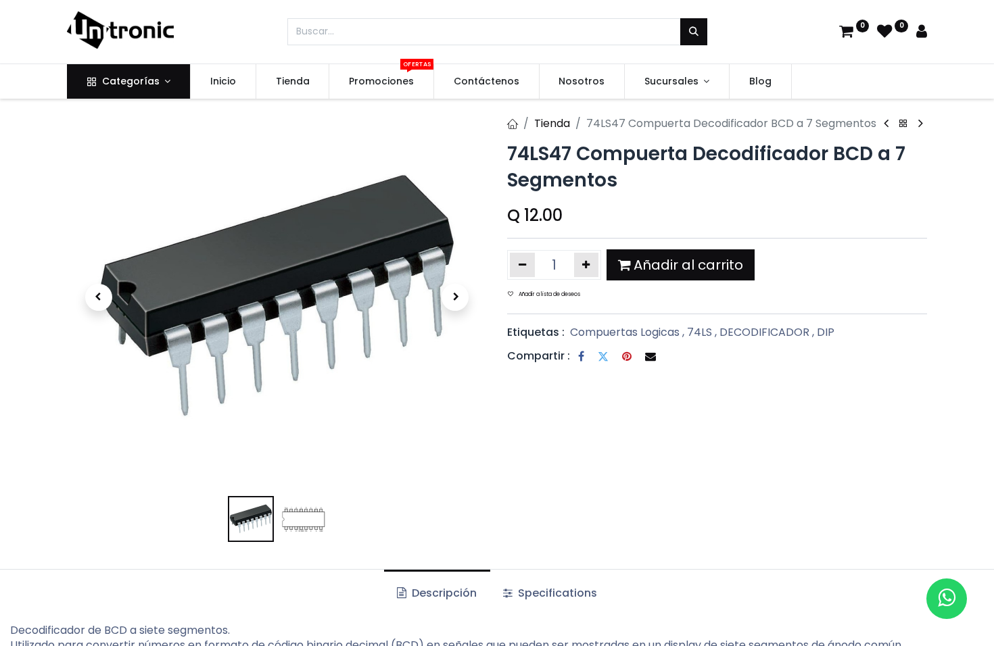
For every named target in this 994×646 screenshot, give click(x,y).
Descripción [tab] (443, 593)
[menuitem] (223, 81)
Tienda (552, 123)
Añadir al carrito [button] (688, 264)
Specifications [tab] (556, 593)
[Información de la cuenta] (921, 33)
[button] (98, 297)
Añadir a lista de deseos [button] (549, 294)
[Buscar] (693, 31)
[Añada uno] (586, 265)
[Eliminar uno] (522, 265)
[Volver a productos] (903, 124)
